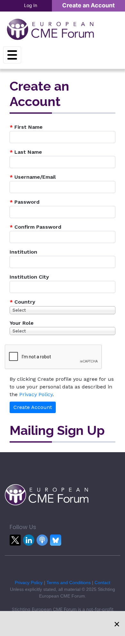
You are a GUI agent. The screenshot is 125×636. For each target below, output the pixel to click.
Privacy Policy (36, 394)
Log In (30, 5)
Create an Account (88, 5)
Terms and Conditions (68, 582)
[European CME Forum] (50, 29)
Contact (102, 582)
